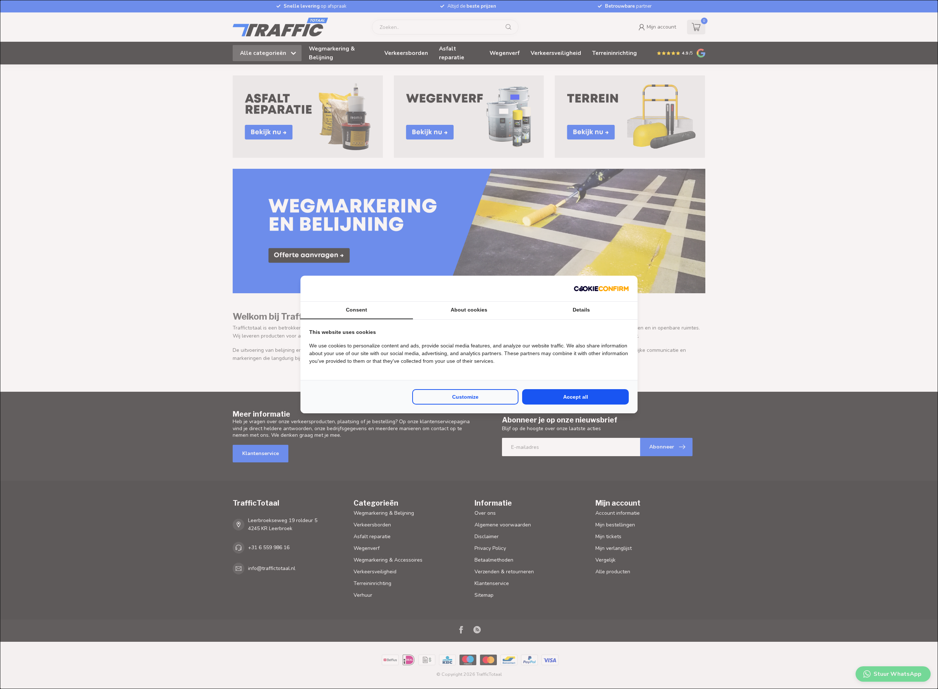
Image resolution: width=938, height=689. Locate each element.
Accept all (575, 397)
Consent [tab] (356, 310)
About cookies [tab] (469, 310)
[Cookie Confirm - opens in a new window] (601, 288)
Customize (465, 397)
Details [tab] (581, 310)
